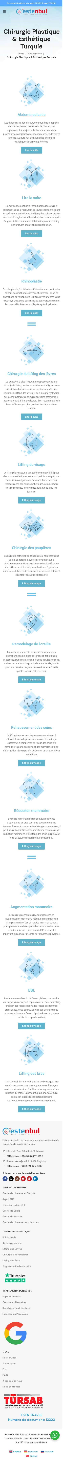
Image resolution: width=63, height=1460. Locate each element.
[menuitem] (15, 1451)
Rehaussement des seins (31, 727)
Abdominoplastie (32, 115)
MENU (6, 1351)
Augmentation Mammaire (17, 1266)
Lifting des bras (31, 1073)
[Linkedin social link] (35, 1178)
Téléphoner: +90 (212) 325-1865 (24, 1165)
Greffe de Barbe (11, 1210)
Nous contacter (11, 1386)
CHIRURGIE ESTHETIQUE (16, 1231)
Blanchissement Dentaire (16, 1308)
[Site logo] (32, 11)
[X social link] (11, 1178)
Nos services (35, 53)
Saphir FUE (8, 1199)
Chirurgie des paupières (31, 548)
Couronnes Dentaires (14, 1302)
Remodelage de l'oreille (31, 644)
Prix (4, 1369)
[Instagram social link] (17, 1178)
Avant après (9, 1363)
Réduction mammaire (31, 811)
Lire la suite (31, 198)
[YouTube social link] (23, 1178)
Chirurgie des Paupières (15, 1254)
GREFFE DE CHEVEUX (14, 1187)
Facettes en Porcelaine (15, 1313)
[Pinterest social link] (29, 1178)
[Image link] (21, 1131)
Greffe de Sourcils (12, 1216)
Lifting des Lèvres (12, 1248)
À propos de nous (12, 1380)
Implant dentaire (12, 1296)
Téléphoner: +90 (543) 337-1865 (25, 1156)
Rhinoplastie (31, 281)
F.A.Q (5, 1375)
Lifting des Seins (11, 1260)
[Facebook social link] (5, 1178)
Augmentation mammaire (31, 907)
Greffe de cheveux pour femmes (21, 1222)
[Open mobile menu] (4, 11)
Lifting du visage (31, 464)
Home (21, 53)
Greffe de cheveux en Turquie (19, 1193)
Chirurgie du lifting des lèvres (31, 374)
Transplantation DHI (14, 1204)
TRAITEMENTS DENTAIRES (17, 1290)
